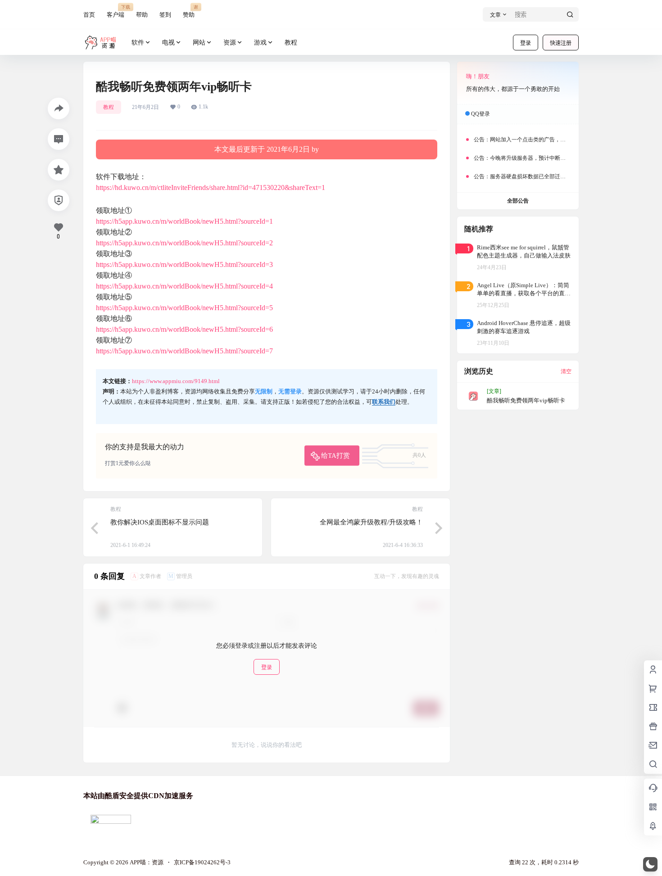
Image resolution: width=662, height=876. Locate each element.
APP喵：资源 (145, 862)
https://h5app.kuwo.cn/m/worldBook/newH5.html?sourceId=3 (184, 264)
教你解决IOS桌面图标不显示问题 (159, 522)
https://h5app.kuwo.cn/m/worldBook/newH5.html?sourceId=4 (184, 286)
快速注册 (560, 43)
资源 (229, 42)
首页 (89, 14)
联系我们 (383, 401)
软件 (137, 42)
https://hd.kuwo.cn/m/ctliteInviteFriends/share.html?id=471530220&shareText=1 (210, 187)
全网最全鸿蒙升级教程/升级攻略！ (371, 522)
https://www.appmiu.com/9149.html (176, 381)
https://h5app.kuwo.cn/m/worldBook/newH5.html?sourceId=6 (184, 329)
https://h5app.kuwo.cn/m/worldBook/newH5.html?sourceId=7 (184, 351)
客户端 (115, 11)
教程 (108, 107)
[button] (650, 864)
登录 (525, 43)
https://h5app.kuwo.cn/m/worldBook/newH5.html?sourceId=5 (184, 308)
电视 (168, 42)
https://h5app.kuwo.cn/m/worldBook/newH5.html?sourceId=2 (184, 243)
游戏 (260, 42)
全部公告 (518, 201)
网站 (199, 42)
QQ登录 (480, 114)
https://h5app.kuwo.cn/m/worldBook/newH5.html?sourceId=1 (184, 221)
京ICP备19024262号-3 (202, 862)
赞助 (189, 11)
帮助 (142, 14)
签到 (165, 14)
